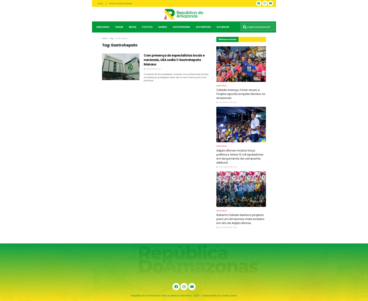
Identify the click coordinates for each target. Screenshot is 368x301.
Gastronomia (181, 26)
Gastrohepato (121, 38)
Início (100, 3)
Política (147, 26)
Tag (111, 38)
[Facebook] (258, 3)
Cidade (119, 26)
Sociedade (223, 26)
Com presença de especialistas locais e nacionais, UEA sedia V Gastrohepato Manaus (174, 60)
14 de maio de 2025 (153, 69)
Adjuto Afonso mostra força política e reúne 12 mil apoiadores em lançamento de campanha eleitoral (239, 156)
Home (104, 38)
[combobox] (258, 27)
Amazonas (102, 26)
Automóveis (203, 26)
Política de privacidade (120, 3)
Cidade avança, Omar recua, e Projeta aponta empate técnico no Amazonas (240, 94)
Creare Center (229, 295)
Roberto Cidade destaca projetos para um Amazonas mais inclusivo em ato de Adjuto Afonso (240, 219)
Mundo (162, 26)
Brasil (132, 26)
